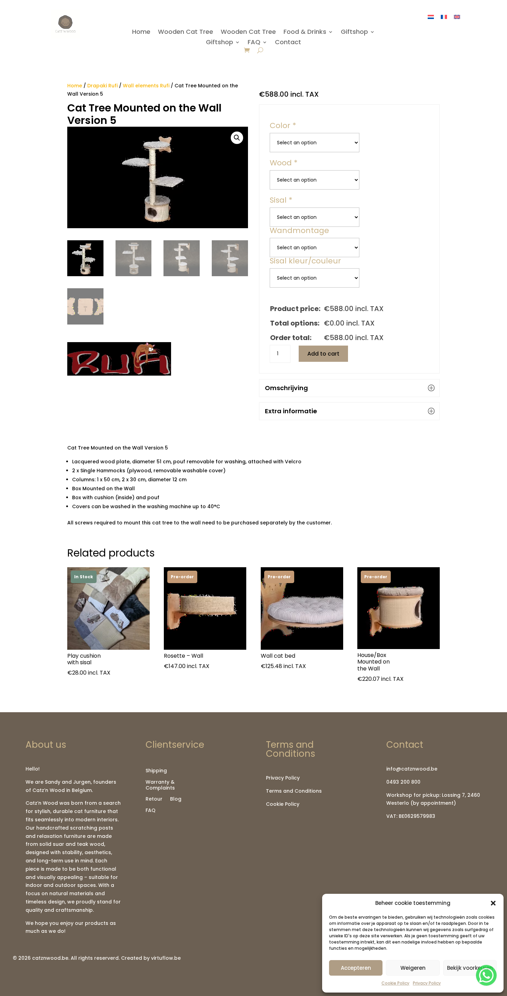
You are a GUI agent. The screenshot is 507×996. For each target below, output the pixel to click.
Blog (175, 799)
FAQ (254, 43)
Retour (154, 799)
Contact (288, 43)
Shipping (156, 771)
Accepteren (356, 967)
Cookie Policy (395, 983)
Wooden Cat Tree (185, 32)
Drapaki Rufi (102, 85)
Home (141, 32)
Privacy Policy (427, 983)
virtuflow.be (166, 958)
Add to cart (323, 354)
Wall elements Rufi (146, 85)
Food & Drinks (305, 32)
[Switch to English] (457, 16)
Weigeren (413, 967)
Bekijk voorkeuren (470, 967)
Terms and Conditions (294, 790)
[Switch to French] (443, 16)
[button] (493, 903)
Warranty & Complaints (160, 785)
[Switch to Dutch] (430, 16)
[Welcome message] (486, 975)
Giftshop (354, 32)
